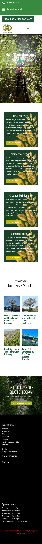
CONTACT (21, 87)
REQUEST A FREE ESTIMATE (18, 19)
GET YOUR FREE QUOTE (21, 403)
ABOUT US (21, 76)
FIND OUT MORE (14, 142)
